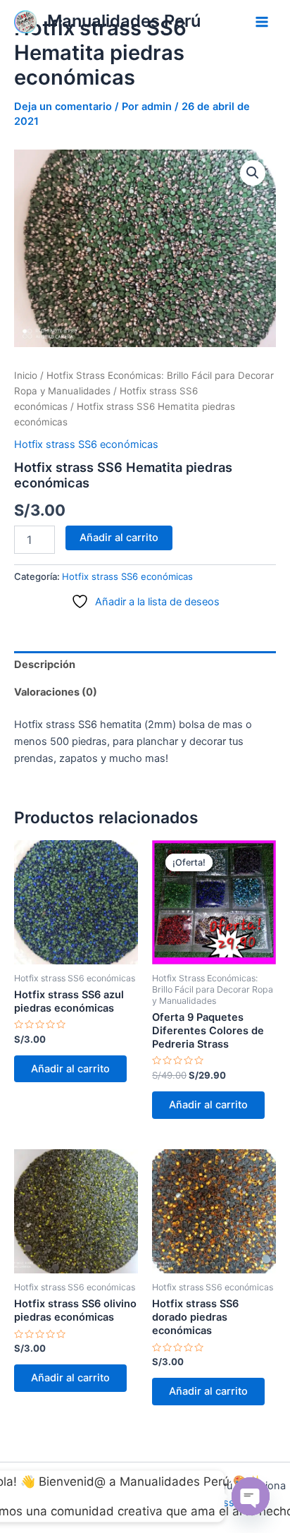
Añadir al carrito (119, 537)
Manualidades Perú (124, 21)
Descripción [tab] (44, 664)
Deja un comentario (63, 106)
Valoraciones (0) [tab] (55, 692)
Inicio (25, 375)
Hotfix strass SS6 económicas (86, 444)
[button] (252, 173)
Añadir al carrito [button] (70, 1068)
